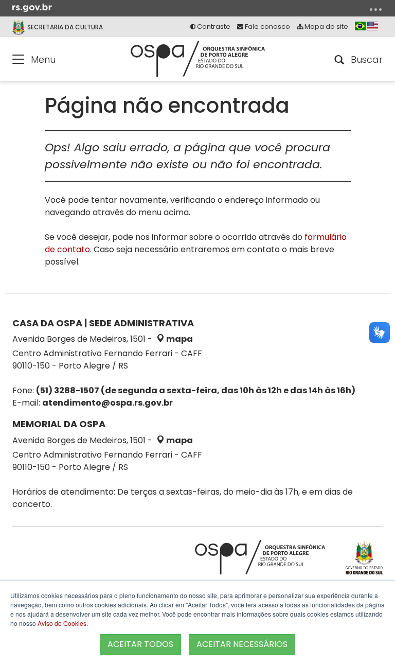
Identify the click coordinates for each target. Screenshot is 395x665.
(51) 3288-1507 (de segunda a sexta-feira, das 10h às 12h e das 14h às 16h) (195, 390)
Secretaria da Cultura (65, 27)
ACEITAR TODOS (140, 644)
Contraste (212, 26)
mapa (179, 339)
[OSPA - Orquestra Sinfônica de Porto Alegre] (198, 59)
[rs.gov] (32, 7)
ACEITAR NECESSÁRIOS (242, 644)
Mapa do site (325, 26)
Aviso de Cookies (62, 623)
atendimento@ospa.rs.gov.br (107, 403)
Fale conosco (266, 26)
